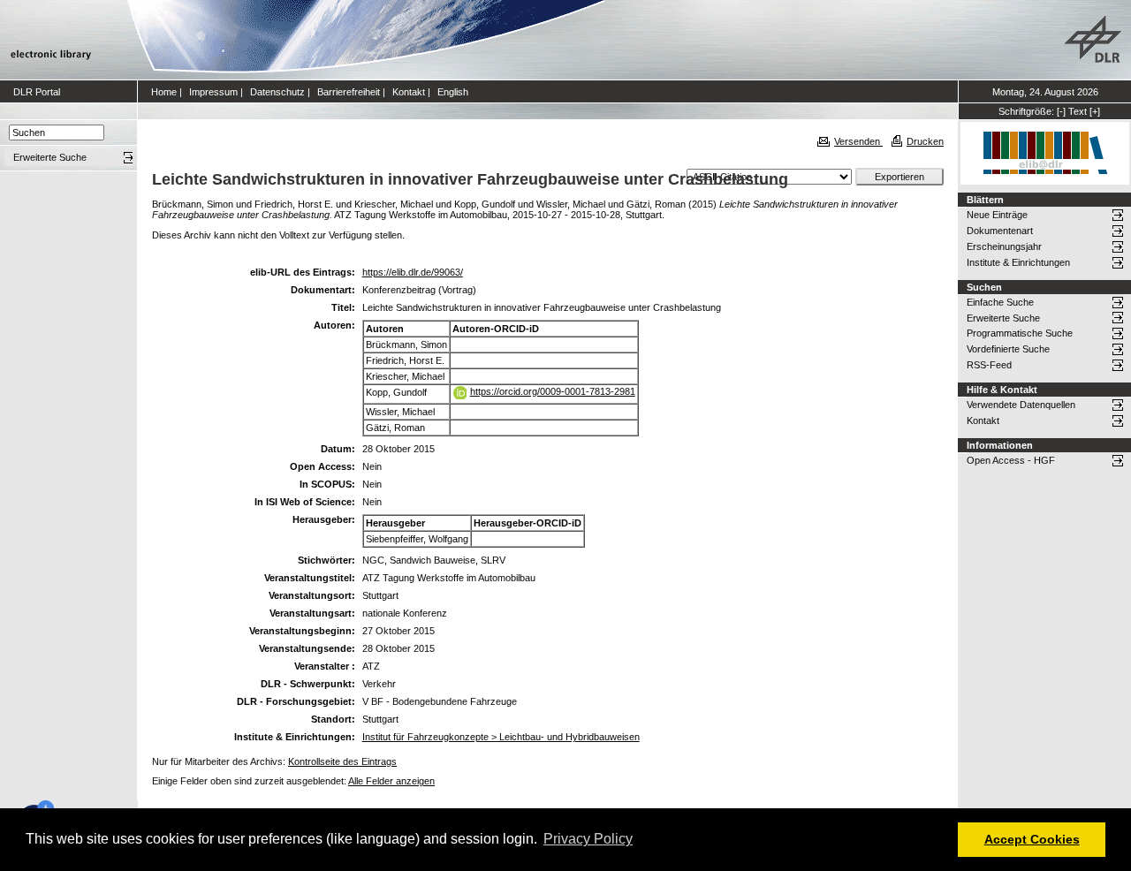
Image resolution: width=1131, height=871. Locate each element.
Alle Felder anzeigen (391, 781)
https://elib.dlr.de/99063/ (412, 272)
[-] (1061, 111)
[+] (1094, 111)
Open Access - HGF (1011, 460)
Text (1077, 111)
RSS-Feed (989, 365)
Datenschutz (277, 92)
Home (164, 92)
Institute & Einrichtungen (1018, 262)
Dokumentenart (1000, 230)
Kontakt (408, 92)
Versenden (858, 141)
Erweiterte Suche (1003, 318)
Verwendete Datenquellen (1021, 404)
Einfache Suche (1000, 302)
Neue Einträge (997, 214)
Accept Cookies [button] (1032, 839)
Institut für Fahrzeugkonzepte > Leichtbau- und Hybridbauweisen (501, 736)
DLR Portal (36, 92)
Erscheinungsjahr (1004, 246)
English (452, 92)
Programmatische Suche (1020, 333)
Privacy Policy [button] (588, 838)
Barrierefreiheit (348, 92)
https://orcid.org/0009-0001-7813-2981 (552, 391)
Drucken (925, 141)
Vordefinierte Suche (1008, 349)
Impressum (213, 92)
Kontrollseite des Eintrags (342, 761)
